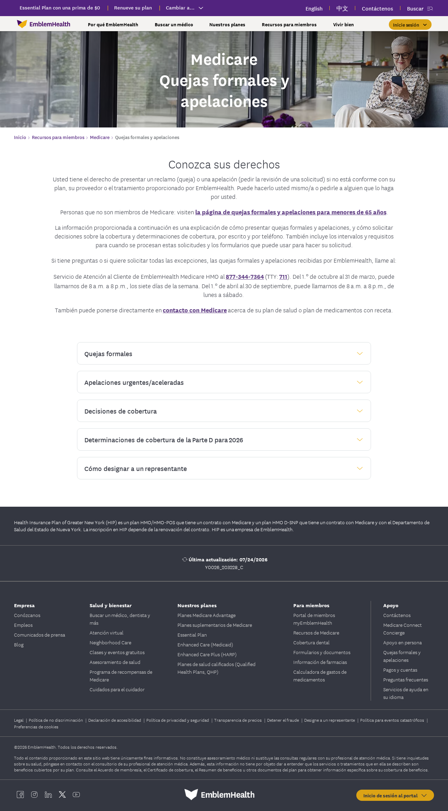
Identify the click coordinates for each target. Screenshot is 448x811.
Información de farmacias (320, 662)
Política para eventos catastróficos (392, 719)
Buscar (415, 8)
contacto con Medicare (195, 309)
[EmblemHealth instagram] (34, 794)
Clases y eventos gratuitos (117, 652)
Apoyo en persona (402, 642)
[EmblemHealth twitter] (62, 794)
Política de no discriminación (56, 719)
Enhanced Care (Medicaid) (205, 644)
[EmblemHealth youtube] (76, 794)
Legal (19, 719)
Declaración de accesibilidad (115, 719)
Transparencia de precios (238, 719)
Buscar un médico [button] (174, 24)
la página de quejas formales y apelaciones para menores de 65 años (290, 211)
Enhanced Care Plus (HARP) (207, 654)
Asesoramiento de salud (115, 662)
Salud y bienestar (111, 605)
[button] (410, 24)
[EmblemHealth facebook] (20, 794)
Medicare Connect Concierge (402, 628)
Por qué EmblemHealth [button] (113, 24)
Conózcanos (27, 615)
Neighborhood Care (110, 642)
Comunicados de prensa (39, 634)
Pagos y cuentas (400, 669)
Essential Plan (192, 634)
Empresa (24, 605)
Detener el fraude (283, 719)
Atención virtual (107, 632)
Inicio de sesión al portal (391, 795)
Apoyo (390, 605)
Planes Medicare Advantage (206, 615)
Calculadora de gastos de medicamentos (319, 675)
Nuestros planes (197, 605)
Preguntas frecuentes (405, 679)
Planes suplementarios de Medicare (214, 625)
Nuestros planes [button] (227, 24)
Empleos (23, 625)
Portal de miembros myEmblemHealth (314, 618)
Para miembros (311, 605)
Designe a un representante (330, 719)
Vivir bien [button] (343, 24)
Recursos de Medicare (316, 632)
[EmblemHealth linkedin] (48, 794)
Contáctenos (397, 615)
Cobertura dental (311, 642)
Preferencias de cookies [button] (36, 726)
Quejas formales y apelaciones (402, 656)
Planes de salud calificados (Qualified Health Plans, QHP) (216, 667)
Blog (18, 644)
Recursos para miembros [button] (289, 24)
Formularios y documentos (321, 652)
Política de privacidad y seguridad (178, 719)
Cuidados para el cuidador (117, 689)
